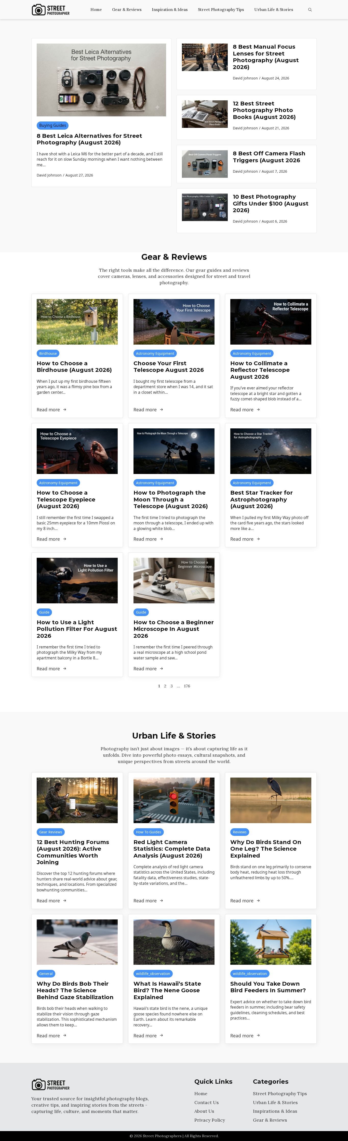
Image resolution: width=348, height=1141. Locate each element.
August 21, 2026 (275, 128)
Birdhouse (48, 353)
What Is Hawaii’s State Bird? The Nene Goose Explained (167, 991)
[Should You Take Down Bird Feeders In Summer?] (270, 942)
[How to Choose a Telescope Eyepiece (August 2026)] (77, 451)
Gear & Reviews (127, 9)
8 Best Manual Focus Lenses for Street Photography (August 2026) (266, 57)
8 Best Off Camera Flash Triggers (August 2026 (269, 157)
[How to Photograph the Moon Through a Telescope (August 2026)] (174, 451)
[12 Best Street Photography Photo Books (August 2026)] (205, 117)
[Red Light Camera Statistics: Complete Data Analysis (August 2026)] (174, 800)
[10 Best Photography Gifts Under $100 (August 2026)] (205, 211)
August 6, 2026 (274, 221)
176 (187, 685)
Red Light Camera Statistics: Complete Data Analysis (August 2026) (171, 849)
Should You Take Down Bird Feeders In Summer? (268, 987)
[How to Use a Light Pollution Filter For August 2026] (77, 580)
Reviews (240, 832)
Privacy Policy (209, 1120)
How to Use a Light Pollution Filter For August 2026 (77, 629)
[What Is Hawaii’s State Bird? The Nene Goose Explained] (174, 942)
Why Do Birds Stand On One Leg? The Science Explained (265, 849)
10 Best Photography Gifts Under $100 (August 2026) (271, 204)
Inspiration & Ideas (170, 9)
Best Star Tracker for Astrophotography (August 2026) (261, 500)
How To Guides (148, 832)
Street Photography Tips (221, 9)
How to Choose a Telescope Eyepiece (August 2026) (66, 500)
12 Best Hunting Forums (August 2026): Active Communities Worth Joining (73, 852)
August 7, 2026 (274, 171)
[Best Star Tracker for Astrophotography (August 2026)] (270, 451)
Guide (44, 612)
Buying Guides (52, 125)
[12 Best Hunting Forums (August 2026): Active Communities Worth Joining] (77, 800)
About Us (204, 1111)
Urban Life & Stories (273, 9)
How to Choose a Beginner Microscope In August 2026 (173, 629)
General (46, 973)
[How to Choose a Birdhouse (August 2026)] (77, 322)
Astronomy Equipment (155, 353)
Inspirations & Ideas (275, 1111)
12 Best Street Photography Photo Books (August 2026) (264, 110)
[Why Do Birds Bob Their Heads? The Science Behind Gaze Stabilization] (77, 942)
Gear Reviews (50, 832)
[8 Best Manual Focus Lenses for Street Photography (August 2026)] (205, 64)
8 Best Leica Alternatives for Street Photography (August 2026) (89, 139)
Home (96, 9)
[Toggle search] (310, 9)
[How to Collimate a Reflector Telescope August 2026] (270, 322)
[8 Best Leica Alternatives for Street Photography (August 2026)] (101, 80)
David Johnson (245, 78)
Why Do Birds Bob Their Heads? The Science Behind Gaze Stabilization (75, 991)
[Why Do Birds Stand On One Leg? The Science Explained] (270, 800)
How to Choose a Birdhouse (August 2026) (74, 366)
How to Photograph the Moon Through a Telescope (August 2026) (170, 500)
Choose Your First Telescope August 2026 (168, 366)
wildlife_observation (153, 973)
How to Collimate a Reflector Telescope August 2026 (260, 370)
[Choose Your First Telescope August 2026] (174, 322)
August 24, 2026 (275, 78)
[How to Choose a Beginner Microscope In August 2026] (174, 580)
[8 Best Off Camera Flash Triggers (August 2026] (205, 164)
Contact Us (206, 1102)
